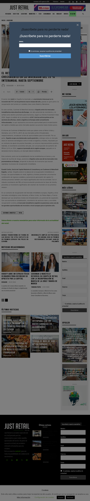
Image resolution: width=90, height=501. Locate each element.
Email (21, 41)
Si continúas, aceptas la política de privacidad (46, 51)
